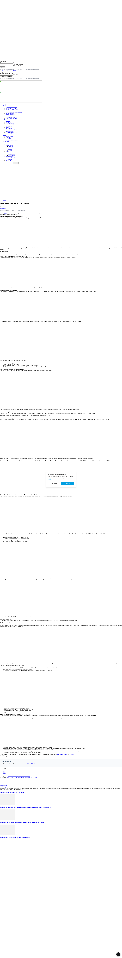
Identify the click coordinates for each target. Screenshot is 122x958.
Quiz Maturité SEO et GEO (12, 132)
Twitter (10, 149)
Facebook (10, 146)
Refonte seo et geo (10, 113)
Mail (58, 754)
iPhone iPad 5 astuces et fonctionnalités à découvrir (15, 837)
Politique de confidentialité (12, 140)
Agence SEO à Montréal (11, 118)
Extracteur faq (9, 126)
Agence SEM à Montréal (11, 117)
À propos (8, 137)
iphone (4, 773)
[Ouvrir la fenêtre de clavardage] (118, 954)
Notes (61, 754)
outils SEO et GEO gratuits (30, 763)
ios (3, 769)
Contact (4, 135)
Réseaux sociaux (9, 145)
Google (7, 151)
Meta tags (8, 127)
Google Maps (11, 155)
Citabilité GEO (9, 122)
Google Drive (11, 154)
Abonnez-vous (6, 141)
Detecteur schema (10, 123)
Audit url (8, 121)
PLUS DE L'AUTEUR (18, 792)
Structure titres (9, 128)
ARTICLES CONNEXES (6, 792)
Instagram (10, 147)
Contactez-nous (9, 136)
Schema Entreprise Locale (11, 130)
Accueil (4, 104)
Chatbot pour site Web (11, 108)
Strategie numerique (10, 114)
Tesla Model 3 (9, 160)
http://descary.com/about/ (5, 787)
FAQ (9, 138)
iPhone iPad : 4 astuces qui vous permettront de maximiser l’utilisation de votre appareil (25, 807)
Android (10, 159)
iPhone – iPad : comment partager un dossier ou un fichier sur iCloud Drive (22, 822)
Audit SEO (8, 116)
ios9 (4, 771)
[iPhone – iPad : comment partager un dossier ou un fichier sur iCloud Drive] (7, 819)
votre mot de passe (17, 65)
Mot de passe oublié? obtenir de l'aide (8, 70)
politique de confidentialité (33, 69)
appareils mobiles (9, 156)
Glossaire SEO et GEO (11, 133)
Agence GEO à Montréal (11, 107)
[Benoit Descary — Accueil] (21, 102)
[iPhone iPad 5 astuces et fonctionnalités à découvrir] (7, 834)
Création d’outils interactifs (12, 109)
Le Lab (4, 119)
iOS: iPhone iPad (12, 157)
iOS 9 (5, 213)
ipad (4, 772)
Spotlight (65, 754)
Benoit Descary (3, 208)
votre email (15, 74)
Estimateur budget (10, 124)
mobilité (4, 200)
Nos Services (6, 105)
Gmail (9, 152)
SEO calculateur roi (10, 131)
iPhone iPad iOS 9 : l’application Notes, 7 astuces (19, 776)
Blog (4, 143)
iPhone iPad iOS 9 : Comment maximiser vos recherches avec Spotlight (22, 777)
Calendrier (71, 754)
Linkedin (10, 150)
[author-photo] (3, 784)
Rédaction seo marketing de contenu (14, 112)
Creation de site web (10, 110)
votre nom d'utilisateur (18, 64)
